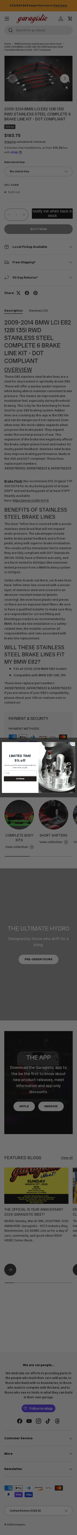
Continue (20, 779)
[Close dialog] (72, 744)
